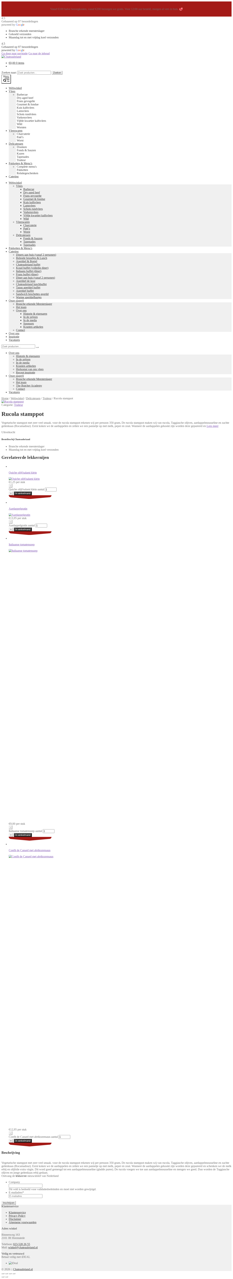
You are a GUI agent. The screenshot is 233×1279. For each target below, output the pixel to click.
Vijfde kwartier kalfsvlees (38, 215)
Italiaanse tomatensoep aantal (25, 831)
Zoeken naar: (9, 72)
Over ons (21, 310)
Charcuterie (30, 225)
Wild (26, 218)
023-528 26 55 (21, 1244)
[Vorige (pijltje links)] (2, 1276)
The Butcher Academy (29, 385)
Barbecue (28, 189)
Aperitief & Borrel (26, 261)
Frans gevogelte (32, 195)
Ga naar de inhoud (39, 53)
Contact (20, 330)
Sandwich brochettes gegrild (32, 294)
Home (5, 398)
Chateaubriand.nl (23, 1269)
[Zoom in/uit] (2, 1273)
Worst (26, 231)
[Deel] (10, 1273)
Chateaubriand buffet (28, 264)
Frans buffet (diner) (27, 274)
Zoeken (57, 72)
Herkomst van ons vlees (30, 369)
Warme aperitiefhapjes (29, 297)
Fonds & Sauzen (32, 238)
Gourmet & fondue (34, 199)
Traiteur (47, 398)
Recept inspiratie (25, 372)
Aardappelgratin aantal (22, 525)
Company (14, 1182)
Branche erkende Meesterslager (34, 303)
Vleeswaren (15, 130)
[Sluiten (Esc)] (13, 1273)
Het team (21, 307)
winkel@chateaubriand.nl (23, 1247)
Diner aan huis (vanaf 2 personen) (35, 277)
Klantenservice (17, 1212)
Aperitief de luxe (25, 280)
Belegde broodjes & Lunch (31, 258)
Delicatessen (16, 143)
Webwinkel (15, 88)
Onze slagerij (16, 300)
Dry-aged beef (31, 192)
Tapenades (29, 241)
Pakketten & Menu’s (20, 163)
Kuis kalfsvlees (32, 202)
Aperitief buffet (25, 290)
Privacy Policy (17, 1215)
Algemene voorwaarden (22, 1222)
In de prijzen (30, 317)
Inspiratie (14, 336)
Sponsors (28, 323)
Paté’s (26, 228)
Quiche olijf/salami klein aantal (26, 489)
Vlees (12, 91)
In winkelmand (22, 493)
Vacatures (14, 339)
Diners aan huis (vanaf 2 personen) (36, 254)
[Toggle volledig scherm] (6, 1273)
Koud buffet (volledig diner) (32, 267)
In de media (30, 320)
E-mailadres (16, 1192)
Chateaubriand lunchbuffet (31, 284)
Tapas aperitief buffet (28, 287)
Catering (14, 176)
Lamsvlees (29, 205)
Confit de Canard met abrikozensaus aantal (33, 1136)
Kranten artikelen (33, 326)
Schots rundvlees (33, 208)
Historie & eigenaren (35, 313)
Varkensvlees (30, 212)
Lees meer (212, 426)
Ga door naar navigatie (14, 53)
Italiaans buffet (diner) (28, 271)
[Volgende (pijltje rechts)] (6, 1276)
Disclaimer (15, 1219)
